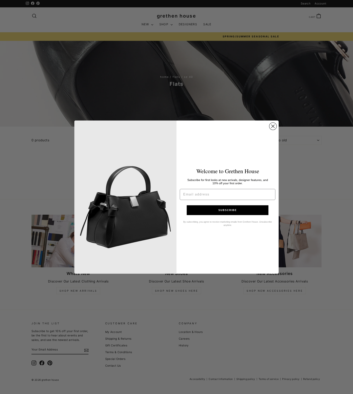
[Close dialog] (273, 126)
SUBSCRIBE (227, 210)
